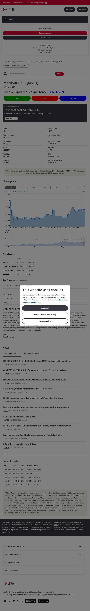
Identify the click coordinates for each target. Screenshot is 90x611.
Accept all (45, 308)
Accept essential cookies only (45, 315)
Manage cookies (45, 321)
